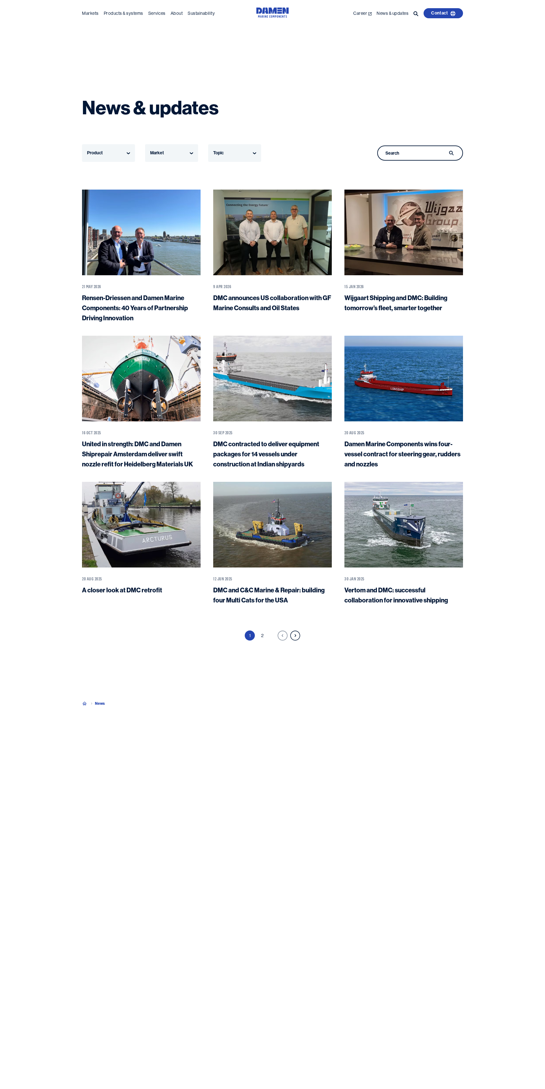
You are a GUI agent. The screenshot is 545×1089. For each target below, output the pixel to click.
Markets (90, 13)
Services (157, 13)
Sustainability (201, 13)
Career (360, 13)
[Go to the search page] (416, 13)
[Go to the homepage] (272, 16)
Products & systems (123, 13)
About (177, 13)
